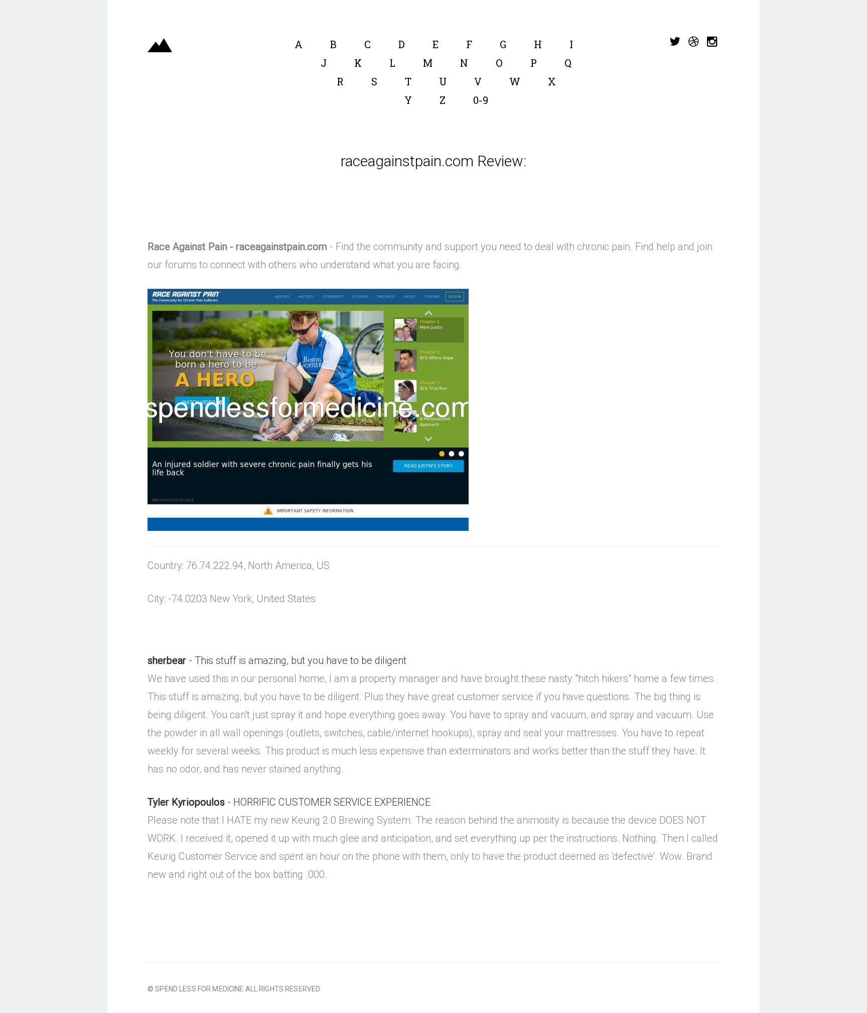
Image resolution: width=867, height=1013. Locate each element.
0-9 (480, 99)
